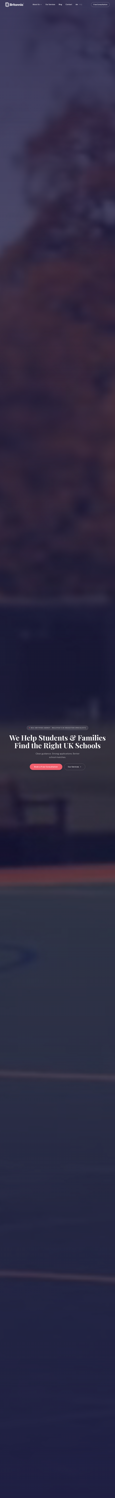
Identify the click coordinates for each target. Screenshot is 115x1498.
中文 (80, 4)
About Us (36, 4)
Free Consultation (100, 4)
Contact (69, 4)
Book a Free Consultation (46, 767)
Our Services (50, 4)
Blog (60, 4)
